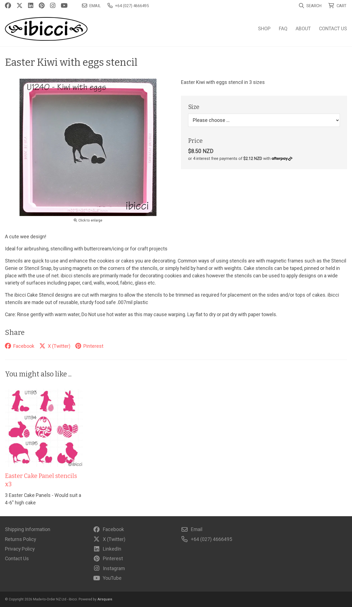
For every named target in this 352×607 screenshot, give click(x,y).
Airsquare (104, 599)
